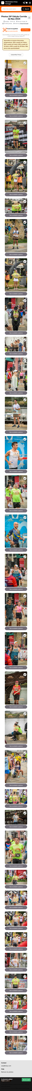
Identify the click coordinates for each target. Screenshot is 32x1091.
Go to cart (26, 1080)
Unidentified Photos (16, 54)
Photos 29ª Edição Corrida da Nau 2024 (14, 17)
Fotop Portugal (24, 23)
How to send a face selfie (12, 31)
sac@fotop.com (6, 1066)
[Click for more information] (23, 36)
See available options (16, 95)
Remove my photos (7, 1072)
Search (27, 9)
